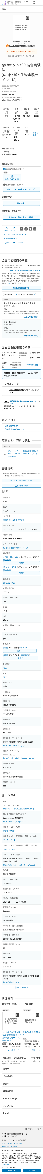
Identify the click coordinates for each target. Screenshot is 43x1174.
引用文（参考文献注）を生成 (16, 234)
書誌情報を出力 (11, 238)
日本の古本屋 (10, 425)
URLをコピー (13, 230)
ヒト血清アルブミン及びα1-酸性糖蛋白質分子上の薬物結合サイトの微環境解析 (11, 1036)
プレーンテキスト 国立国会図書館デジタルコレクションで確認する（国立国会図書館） (23, 453)
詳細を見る (35, 133)
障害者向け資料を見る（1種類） (21, 217)
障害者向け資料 (9, 830)
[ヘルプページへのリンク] (24, 43)
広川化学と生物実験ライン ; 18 (15, 547)
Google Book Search (13, 429)
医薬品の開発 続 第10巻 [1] (31, 1033)
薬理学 (5, 647)
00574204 (23, 647)
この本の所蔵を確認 (30, 317)
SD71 (5, 677)
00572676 (25, 655)
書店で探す (21, 203)
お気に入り (6, 230)
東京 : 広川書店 (9, 582)
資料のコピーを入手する (10, 1147)
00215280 (7, 569)
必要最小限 (12, 1170)
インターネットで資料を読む (12, 1143)
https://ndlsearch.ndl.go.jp (14, 745)
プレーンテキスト (10, 849)
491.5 (5, 667)
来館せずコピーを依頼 (12, 179)
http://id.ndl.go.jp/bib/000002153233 (18, 758)
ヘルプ (9, 283)
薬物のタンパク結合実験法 (13, 520)
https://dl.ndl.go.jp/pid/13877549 (17, 821)
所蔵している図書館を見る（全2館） (21, 189)
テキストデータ (9, 840)
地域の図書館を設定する (20, 288)
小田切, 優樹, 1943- (10, 557)
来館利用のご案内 (31, 365)
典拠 (20, 563)
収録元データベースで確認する (22, 51)
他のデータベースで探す (14, 243)
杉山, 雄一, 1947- (10, 567)
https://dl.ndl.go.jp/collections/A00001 (19, 864)
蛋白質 (5, 655)
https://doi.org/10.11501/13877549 (17, 808)
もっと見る (11, 1050)
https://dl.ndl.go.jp (11, 982)
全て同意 (32, 1170)
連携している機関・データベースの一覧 (24, 270)
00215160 (7, 559)
